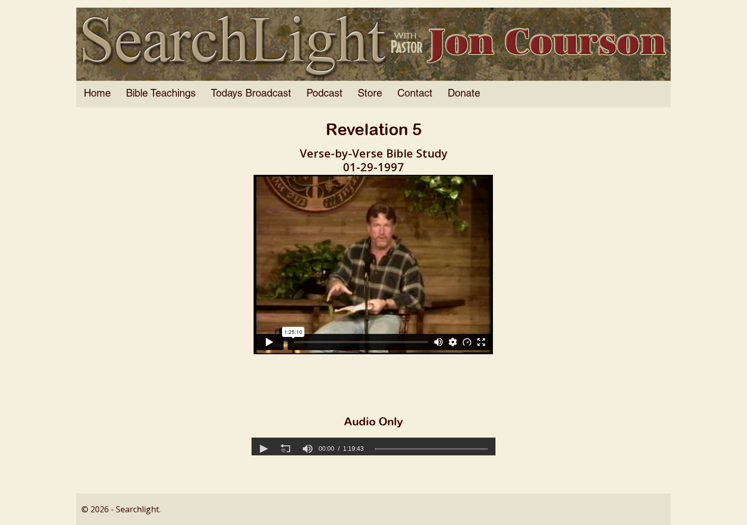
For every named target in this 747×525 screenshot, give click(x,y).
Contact (414, 94)
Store (370, 94)
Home (97, 94)
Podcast (324, 94)
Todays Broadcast (251, 94)
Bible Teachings (161, 94)
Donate (464, 94)
